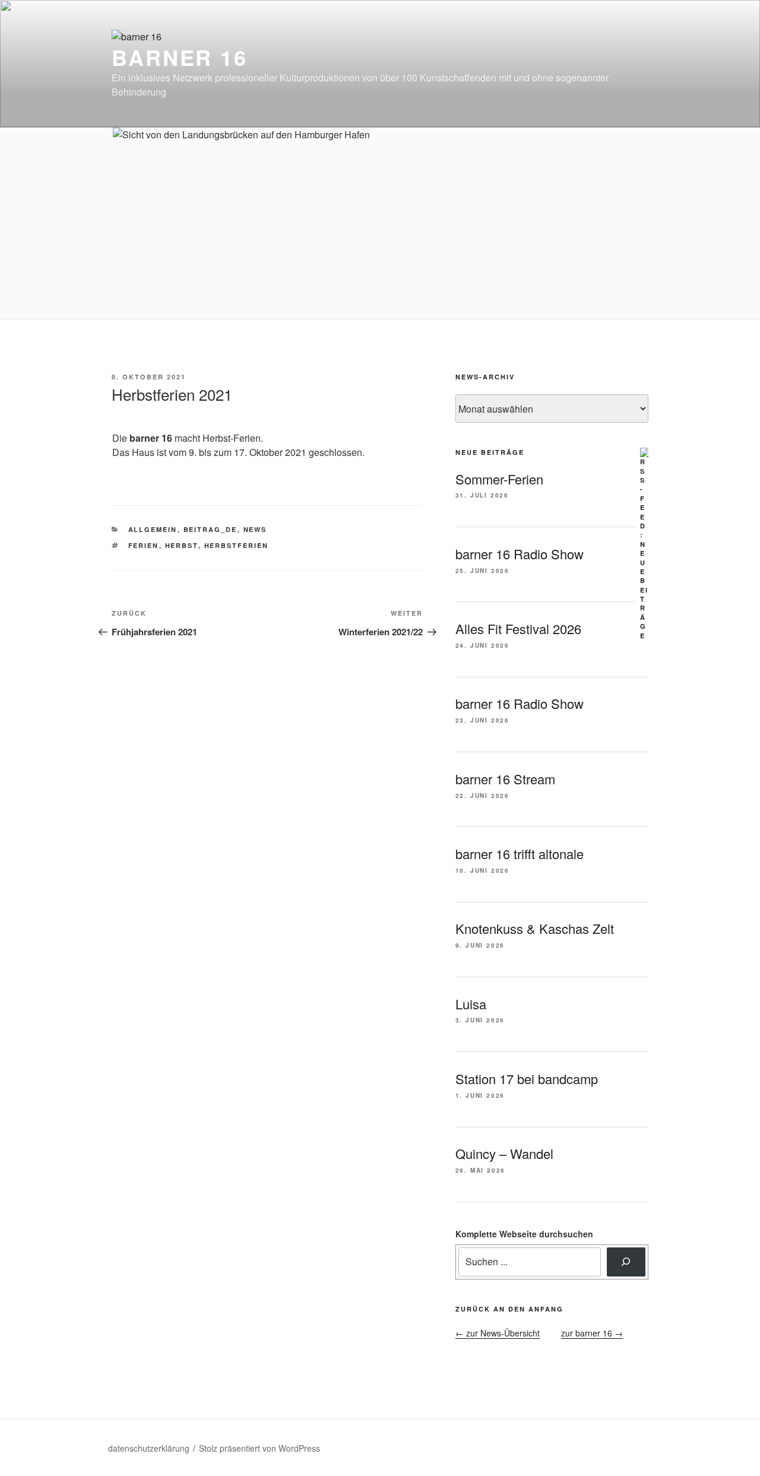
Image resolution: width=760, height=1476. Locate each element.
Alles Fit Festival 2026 (518, 628)
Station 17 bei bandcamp (526, 1078)
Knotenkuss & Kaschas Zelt (534, 928)
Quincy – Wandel (504, 1153)
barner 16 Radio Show (519, 553)
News (255, 529)
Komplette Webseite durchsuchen (524, 1234)
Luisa (470, 1003)
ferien (143, 545)
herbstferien (236, 545)
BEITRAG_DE (210, 529)
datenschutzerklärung (148, 1448)
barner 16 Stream (505, 778)
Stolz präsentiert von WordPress (259, 1448)
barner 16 (180, 57)
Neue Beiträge (489, 452)
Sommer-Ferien (499, 479)
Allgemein (153, 529)
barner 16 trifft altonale (519, 853)
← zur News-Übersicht (497, 1333)
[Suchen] (626, 1261)
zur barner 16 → (592, 1333)
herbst (181, 545)
